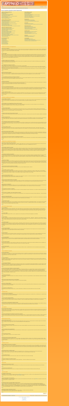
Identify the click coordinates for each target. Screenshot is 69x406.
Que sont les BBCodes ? (4, 38)
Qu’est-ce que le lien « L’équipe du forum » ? (29, 17)
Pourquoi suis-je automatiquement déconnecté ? (7, 17)
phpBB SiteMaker (24, 399)
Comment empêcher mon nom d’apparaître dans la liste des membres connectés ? (10, 21)
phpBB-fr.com (25, 398)
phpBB (41, 118)
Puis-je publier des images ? (5, 40)
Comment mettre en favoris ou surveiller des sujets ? (30, 32)
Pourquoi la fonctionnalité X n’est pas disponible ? (30, 39)
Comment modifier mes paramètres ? (6, 20)
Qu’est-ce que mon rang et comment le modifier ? (7, 25)
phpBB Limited (20, 374)
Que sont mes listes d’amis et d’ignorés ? (29, 23)
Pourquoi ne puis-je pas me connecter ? (6, 15)
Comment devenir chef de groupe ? (28, 15)
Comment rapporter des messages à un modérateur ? (7, 34)
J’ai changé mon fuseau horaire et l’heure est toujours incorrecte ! (9, 22)
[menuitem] (2, 6)
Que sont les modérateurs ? (28, 13)
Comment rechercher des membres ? (29, 28)
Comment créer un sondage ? (5, 30)
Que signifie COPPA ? (4, 13)
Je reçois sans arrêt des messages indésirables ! (30, 20)
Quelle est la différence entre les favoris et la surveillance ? (31, 31)
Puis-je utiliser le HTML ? (4, 39)
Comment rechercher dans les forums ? (29, 26)
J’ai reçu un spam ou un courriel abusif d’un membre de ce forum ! (32, 21)
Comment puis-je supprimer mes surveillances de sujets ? (31, 33)
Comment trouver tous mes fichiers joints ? (29, 36)
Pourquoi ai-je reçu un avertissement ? (6, 33)
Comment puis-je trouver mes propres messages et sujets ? (31, 29)
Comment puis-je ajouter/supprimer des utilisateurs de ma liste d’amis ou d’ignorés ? (34, 24)
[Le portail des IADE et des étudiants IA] (17, 3)
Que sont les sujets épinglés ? (5, 42)
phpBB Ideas (36, 378)
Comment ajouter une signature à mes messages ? (7, 29)
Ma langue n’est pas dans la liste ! (5, 23)
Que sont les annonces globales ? (5, 41)
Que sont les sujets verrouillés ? (5, 43)
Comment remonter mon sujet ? (5, 36)
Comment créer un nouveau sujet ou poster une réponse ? (8, 28)
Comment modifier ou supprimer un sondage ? (7, 31)
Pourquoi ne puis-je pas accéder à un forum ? (6, 32)
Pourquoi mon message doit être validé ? (6, 35)
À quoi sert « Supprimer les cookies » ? (6, 18)
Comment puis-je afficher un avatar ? (6, 24)
